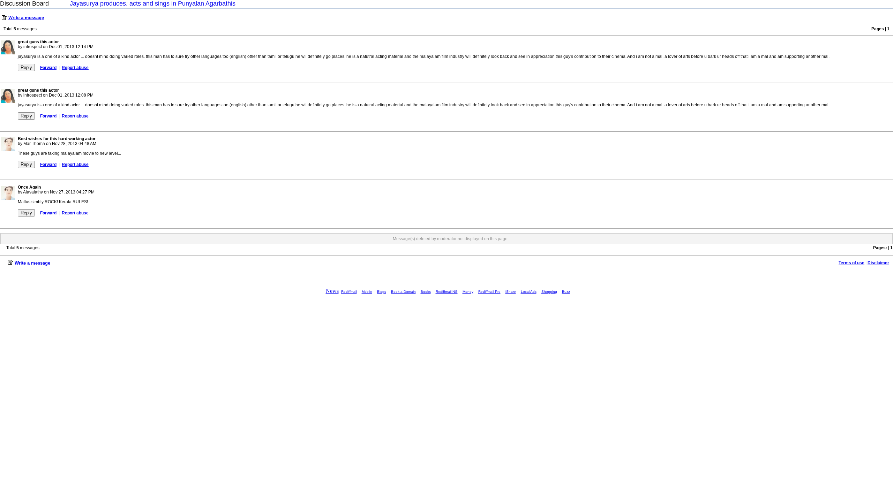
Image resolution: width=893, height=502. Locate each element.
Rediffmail (349, 292)
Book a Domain (403, 292)
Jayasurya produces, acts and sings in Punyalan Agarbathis (152, 3)
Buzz (566, 292)
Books (426, 292)
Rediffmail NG (447, 292)
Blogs (381, 292)
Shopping (549, 292)
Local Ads (528, 292)
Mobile (367, 292)
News (332, 291)
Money (468, 292)
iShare (510, 292)
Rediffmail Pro (489, 292)
